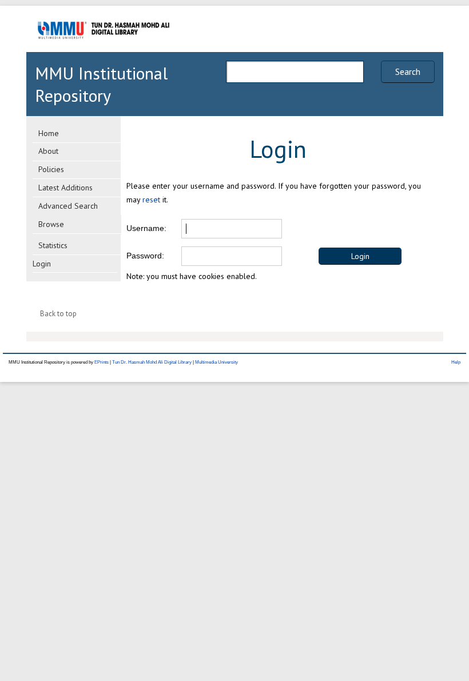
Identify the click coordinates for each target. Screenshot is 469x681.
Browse (51, 224)
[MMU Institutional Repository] (103, 50)
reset (151, 199)
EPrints (101, 362)
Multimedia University (216, 362)
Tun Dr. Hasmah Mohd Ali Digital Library (152, 362)
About (48, 151)
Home (48, 133)
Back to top (58, 313)
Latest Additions (65, 187)
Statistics (52, 245)
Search (407, 71)
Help (455, 362)
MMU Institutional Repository (101, 84)
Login (42, 263)
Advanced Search (68, 206)
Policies (51, 169)
